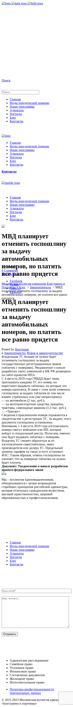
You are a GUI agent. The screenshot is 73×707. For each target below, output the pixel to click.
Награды (16, 557)
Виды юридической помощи (29, 546)
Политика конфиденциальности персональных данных (32, 691)
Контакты (16, 564)
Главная (15, 542)
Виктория (22, 349)
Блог (22, 287)
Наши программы (22, 549)
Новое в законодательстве (45, 353)
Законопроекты (40, 287)
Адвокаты (17, 553)
